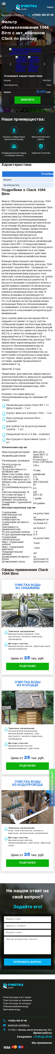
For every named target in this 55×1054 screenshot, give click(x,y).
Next (44, 64)
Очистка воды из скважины (17, 1001)
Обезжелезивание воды (15, 1007)
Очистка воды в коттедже (17, 997)
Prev (10, 64)
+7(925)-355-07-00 (42, 14)
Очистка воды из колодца (17, 1004)
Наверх (50, 7)
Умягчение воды (11, 1010)
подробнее (27, 666)
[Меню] (4, 4)
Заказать (28, 100)
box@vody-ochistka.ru (13, 15)
